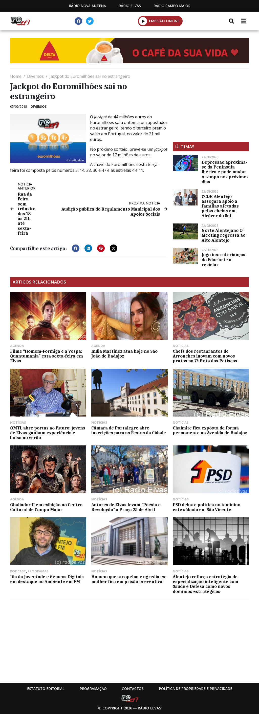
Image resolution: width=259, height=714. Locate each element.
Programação (93, 688)
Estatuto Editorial (45, 688)
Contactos (133, 688)
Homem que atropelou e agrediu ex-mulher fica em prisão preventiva (128, 579)
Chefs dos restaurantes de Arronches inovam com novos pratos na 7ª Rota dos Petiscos (205, 356)
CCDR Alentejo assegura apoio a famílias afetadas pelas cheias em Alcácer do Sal (220, 206)
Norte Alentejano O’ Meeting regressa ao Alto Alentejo (223, 235)
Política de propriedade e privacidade (195, 688)
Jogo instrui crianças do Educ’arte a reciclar (223, 259)
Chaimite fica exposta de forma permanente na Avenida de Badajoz (210, 430)
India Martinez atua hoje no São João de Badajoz (124, 354)
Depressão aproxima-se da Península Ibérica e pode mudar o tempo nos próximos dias (225, 172)
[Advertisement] (211, 105)
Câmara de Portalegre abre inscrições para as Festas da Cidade (128, 430)
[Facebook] (78, 21)
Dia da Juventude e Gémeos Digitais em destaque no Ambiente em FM (47, 579)
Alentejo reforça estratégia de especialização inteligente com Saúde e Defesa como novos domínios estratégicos (205, 584)
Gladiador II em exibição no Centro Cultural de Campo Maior (46, 507)
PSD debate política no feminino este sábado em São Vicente (206, 507)
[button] (143, 21)
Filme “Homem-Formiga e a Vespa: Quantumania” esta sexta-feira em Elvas (46, 356)
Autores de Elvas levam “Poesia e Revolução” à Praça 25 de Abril (126, 507)
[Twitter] (90, 21)
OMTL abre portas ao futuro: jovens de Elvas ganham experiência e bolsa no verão (47, 432)
